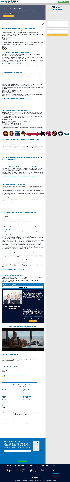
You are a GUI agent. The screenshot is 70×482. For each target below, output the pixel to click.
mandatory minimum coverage (5, 88)
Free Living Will (43, 470)
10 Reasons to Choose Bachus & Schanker (35, 471)
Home (16, 4)
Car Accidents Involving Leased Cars (38, 421)
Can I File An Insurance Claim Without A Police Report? (7, 421)
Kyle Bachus (37, 313)
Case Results (31, 470)
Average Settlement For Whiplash (17, 421)
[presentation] (7, 415)
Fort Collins (4, 47)
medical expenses (13, 85)
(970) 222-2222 (35, 2)
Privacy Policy (43, 478)
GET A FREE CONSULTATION (63, 1)
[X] (35, 477)
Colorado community (26, 312)
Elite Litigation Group (27, 4)
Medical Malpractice (20, 475)
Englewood (4, 49)
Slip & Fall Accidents (20, 470)
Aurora (4, 50)
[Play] (23, 339)
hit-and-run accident (10, 177)
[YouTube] (36, 477)
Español (12, 4)
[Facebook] (32, 477)
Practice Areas (10, 22)
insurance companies (26, 146)
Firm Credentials (32, 468)
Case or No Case (43, 469)
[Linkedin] (37, 477)
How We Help (31, 469)
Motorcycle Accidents (9, 470)
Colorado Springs (5, 48)
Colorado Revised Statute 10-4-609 (6, 225)
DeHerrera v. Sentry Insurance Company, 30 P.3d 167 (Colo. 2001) (33, 244)
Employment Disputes (21, 472)
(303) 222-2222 (28, 2)
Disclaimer (39, 478)
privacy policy (53, 480)
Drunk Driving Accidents (10, 469)
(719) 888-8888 (42, 2)
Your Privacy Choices (56, 473)
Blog (41, 468)
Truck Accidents (9, 468)
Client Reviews (39, 4)
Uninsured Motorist (9, 472)
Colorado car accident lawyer (24, 12)
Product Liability (20, 468)
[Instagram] (33, 477)
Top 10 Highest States (24, 187)
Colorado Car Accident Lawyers (16, 22)
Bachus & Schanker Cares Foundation (37, 312)
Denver (4, 46)
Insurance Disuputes (20, 471)
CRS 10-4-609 (27, 232)
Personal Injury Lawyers (5, 22)
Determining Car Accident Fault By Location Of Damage (28, 421)
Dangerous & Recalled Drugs (21, 469)
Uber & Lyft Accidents (9, 471)
